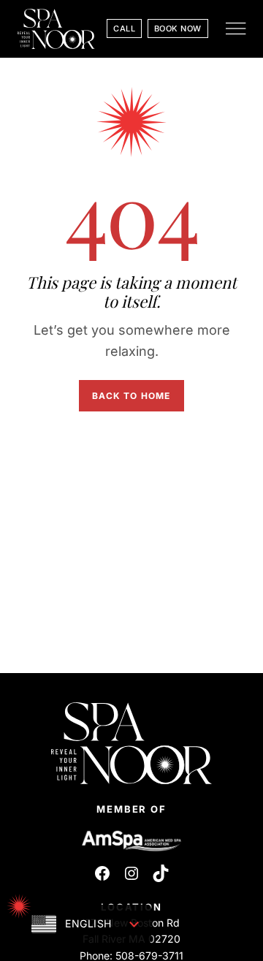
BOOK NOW (178, 28)
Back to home (131, 395)
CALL (124, 28)
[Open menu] (235, 28)
